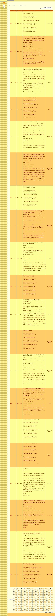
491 (18, 599)
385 (31, 596)
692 (15, 604)
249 (44, 593)
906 (30, 609)
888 (45, 608)
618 (33, 602)
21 (32, 588)
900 (22, 609)
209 (29, 592)
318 (19, 595)
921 (51, 609)
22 (33, 588)
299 (33, 594)
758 (26, 605)
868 (18, 608)
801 (45, 606)
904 (27, 609)
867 (16, 608)
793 (34, 606)
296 (29, 594)
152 (30, 591)
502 (33, 599)
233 (22, 593)
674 (30, 603)
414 (31, 597)
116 (20, 590)
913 (40, 609)
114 (18, 590)
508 (41, 599)
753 (19, 605)
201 (18, 592)
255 (52, 593)
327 (31, 595)
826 (40, 607)
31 (43, 588)
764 (34, 605)
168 (52, 591)
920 (49, 609)
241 (33, 593)
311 (49, 594)
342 (52, 595)
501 (31, 599)
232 (20, 593)
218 (41, 592)
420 (40, 597)
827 (41, 607)
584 (26, 601)
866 (15, 608)
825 (38, 607)
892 (51, 608)
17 (28, 588)
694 (18, 604)
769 (41, 605)
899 (20, 609)
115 (19, 590)
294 (26, 594)
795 (37, 606)
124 (31, 590)
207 (26, 592)
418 (37, 597)
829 (44, 607)
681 (40, 603)
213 (34, 592)
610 (22, 602)
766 (37, 605)
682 (41, 603)
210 (30, 592)
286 (15, 594)
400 (52, 596)
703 (30, 604)
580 (20, 601)
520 (18, 600)
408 (23, 597)
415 (33, 597)
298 (31, 594)
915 (42, 609)
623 (40, 602)
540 (45, 600)
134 (45, 590)
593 (38, 601)
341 (51, 595)
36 (48, 588)
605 (15, 602)
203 (20, 592)
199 (15, 592)
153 (31, 591)
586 (29, 601)
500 (30, 599)
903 (26, 609)
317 (18, 595)
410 (26, 597)
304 (40, 594)
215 (37, 592)
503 (34, 599)
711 (41, 604)
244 (37, 593)
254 (51, 593)
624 (41, 602)
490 (16, 599)
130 (40, 590)
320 (22, 595)
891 (49, 608)
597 (44, 601)
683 (42, 603)
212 (33, 592)
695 (19, 604)
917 (45, 609)
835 (52, 607)
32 (44, 588)
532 (34, 600)
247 (41, 593)
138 (51, 590)
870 (20, 608)
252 (48, 593)
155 (34, 591)
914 (41, 609)
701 (27, 604)
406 (20, 597)
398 (49, 596)
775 (49, 605)
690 (52, 603)
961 (26, 610)
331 (37, 595)
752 (18, 605)
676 (33, 603)
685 (45, 603)
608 (19, 602)
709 (38, 604)
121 (27, 590)
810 (18, 607)
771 (44, 605)
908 (33, 609)
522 (20, 600)
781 (18, 606)
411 (27, 597)
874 (26, 608)
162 (44, 591)
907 (31, 609)
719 (52, 604)
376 (19, 596)
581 (22, 601)
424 (45, 597)
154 (33, 591)
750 (15, 605)
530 (31, 600)
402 (15, 597)
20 (31, 588)
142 (16, 591)
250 (45, 593)
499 (29, 599)
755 (22, 605)
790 (30, 606)
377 (20, 596)
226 (52, 592)
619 (34, 602)
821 (33, 607)
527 (27, 600)
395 (45, 596)
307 (44, 594)
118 (23, 590)
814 (23, 607)
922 (52, 609)
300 (34, 594)
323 (26, 595)
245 (38, 593)
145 (20, 591)
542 (48, 600)
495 (23, 599)
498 (27, 599)
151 (29, 591)
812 (20, 607)
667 (20, 603)
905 (29, 609)
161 (42, 591)
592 (37, 601)
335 (42, 595)
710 (40, 604)
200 (16, 592)
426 (48, 597)
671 (26, 603)
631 (51, 602)
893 (52, 608)
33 (45, 588)
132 (42, 590)
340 (49, 595)
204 (22, 592)
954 (16, 610)
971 (40, 610)
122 (29, 590)
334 (41, 595)
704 (31, 604)
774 (48, 605)
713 (44, 604)
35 (47, 588)
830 (45, 607)
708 (37, 604)
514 (49, 599)
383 (29, 596)
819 (30, 607)
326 (30, 595)
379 (23, 596)
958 (22, 610)
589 (33, 601)
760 (29, 605)
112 (15, 590)
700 (26, 604)
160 (41, 591)
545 (52, 600)
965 (31, 610)
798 (41, 606)
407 (22, 597)
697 (22, 604)
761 (30, 605)
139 (52, 590)
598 (45, 601)
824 (37, 607)
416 (34, 597)
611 (23, 602)
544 (51, 600)
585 (27, 601)
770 (42, 605)
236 (26, 593)
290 (20, 594)
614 (27, 602)
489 (15, 599)
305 (41, 594)
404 (18, 597)
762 (31, 605)
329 (34, 595)
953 (15, 610)
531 (33, 600)
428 (51, 597)
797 (40, 606)
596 (42, 601)
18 (29, 588)
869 (19, 608)
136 (48, 590)
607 (18, 602)
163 (45, 591)
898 (19, 609)
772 (45, 605)
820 (31, 607)
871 (22, 608)
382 (27, 596)
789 (29, 606)
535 (38, 600)
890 (48, 608)
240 (31, 593)
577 (16, 601)
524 (23, 600)
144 (19, 591)
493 (20, 599)
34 (46, 588)
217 (40, 592)
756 (23, 605)
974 (44, 610)
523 (22, 600)
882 (37, 608)
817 (27, 607)
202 (19, 592)
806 (52, 606)
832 (48, 607)
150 (27, 591)
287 (16, 594)
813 (22, 607)
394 (44, 596)
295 (27, 594)
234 (23, 593)
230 (18, 593)
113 (16, 590)
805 (51, 606)
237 (27, 593)
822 (34, 607)
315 (15, 595)
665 (18, 603)
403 (16, 597)
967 (34, 610)
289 (19, 594)
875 (27, 608)
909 (34, 609)
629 (48, 602)
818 (29, 607)
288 (18, 594)
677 (34, 603)
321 (23, 595)
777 (52, 605)
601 (49, 601)
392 (41, 596)
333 (40, 595)
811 (19, 607)
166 (49, 591)
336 (44, 595)
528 (29, 600)
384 (30, 596)
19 (30, 588)
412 (29, 597)
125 (33, 590)
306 (42, 594)
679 (37, 603)
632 (52, 602)
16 (27, 588)
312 (51, 594)
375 (18, 596)
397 (48, 596)
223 (48, 592)
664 (16, 603)
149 (26, 591)
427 (49, 597)
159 (40, 591)
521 (19, 600)
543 (49, 600)
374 (16, 596)
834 (51, 607)
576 (15, 601)
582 (23, 601)
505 (37, 599)
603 (52, 601)
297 (30, 594)
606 (16, 602)
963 (29, 610)
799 (42, 606)
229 (16, 593)
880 (34, 608)
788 (27, 606)
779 (15, 606)
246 (40, 593)
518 (15, 600)
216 (38, 592)
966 (33, 610)
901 (23, 609)
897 (18, 609)
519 (16, 600)
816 (26, 607)
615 (29, 602)
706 (34, 604)
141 (15, 591)
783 (20, 606)
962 (27, 610)
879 (33, 608)
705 (33, 604)
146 (22, 591)
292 (23, 594)
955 (18, 610)
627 (45, 602)
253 (49, 593)
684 (44, 603)
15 (26, 588)
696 (20, 604)
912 (38, 609)
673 (29, 603)
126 (34, 590)
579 (19, 601)
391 (40, 596)
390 (38, 596)
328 (33, 595)
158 (38, 591)
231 (19, 593)
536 (40, 600)
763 (33, 605)
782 (19, 606)
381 (26, 596)
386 (33, 596)
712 (42, 604)
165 (48, 591)
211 (31, 592)
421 (41, 597)
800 (44, 606)
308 (45, 594)
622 (38, 602)
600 (48, 601)
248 (42, 593)
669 (23, 603)
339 (48, 595)
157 (37, 591)
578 (18, 601)
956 (19, 610)
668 (22, 603)
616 (30, 602)
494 (22, 599)
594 (40, 601)
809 (16, 607)
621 (37, 602)
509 (42, 599)
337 (45, 595)
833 (49, 607)
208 (27, 592)
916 (44, 609)
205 (23, 592)
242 (34, 593)
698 (23, 604)
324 (27, 595)
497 (26, 599)
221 (45, 592)
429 (52, 597)
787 (26, 606)
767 (38, 605)
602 (51, 601)
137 (49, 590)
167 (51, 591)
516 (52, 599)
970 (38, 610)
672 (27, 603)
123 (30, 590)
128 (37, 590)
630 (49, 602)
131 (41, 590)
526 (26, 600)
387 (34, 596)
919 (48, 609)
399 (51, 596)
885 (41, 608)
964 (30, 610)
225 (51, 592)
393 (42, 596)
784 (22, 606)
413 (30, 597)
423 (44, 597)
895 (15, 609)
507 (40, 599)
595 (41, 601)
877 (30, 608)
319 (20, 595)
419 (38, 597)
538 (42, 600)
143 (18, 591)
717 (49, 604)
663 (15, 603)
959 (23, 610)
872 (23, 608)
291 (22, 594)
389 (37, 596)
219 (42, 592)
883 (38, 608)
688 (49, 603)
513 (48, 599)
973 (42, 610)
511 (45, 599)
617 (31, 602)
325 (29, 595)
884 (40, 608)
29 (41, 588)
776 (51, 605)
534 (37, 600)
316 (16, 595)
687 (48, 603)
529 (30, 600)
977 (48, 610)
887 (44, 608)
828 (42, 607)
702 (29, 604)
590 (34, 601)
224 (49, 592)
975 (45, 610)
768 (40, 605)
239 (30, 593)
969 (37, 610)
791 (31, 606)
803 (48, 606)
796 (38, 606)
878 (31, 608)
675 (31, 603)
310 (48, 594)
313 (52, 594)
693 (16, 604)
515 (51, 599)
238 (29, 593)
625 (42, 602)
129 (38, 590)
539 (44, 600)
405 (19, 597)
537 (41, 600)
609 (20, 602)
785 (23, 606)
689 (51, 603)
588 (31, 601)
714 (45, 604)
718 (51, 604)
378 (22, 596)
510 (44, 599)
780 (16, 606)
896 (16, 609)
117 (22, 590)
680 (38, 603)
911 (37, 609)
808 (15, 607)
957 (20, 610)
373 (15, 596)
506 (38, 599)
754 (20, 605)
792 (33, 606)
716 (48, 604)
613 (26, 602)
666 (19, 603)
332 (38, 595)
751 (16, 605)
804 (49, 606)
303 (38, 594)
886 (42, 608)
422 (42, 597)
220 (44, 592)
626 (44, 602)
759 (27, 605)
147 (23, 591)
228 (15, 593)
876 (29, 608)
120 (26, 590)
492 (19, 599)
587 (30, 601)
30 (42, 588)
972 (41, 610)
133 (44, 590)
